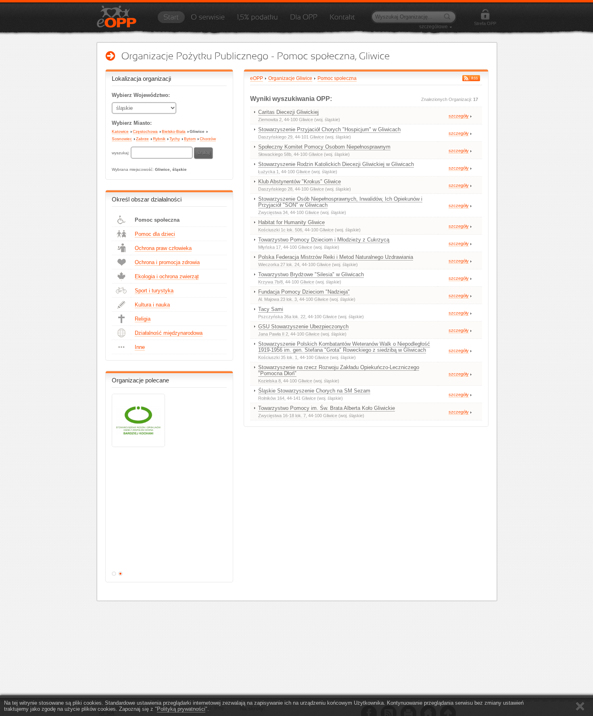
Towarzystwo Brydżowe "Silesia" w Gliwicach (311, 274)
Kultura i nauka (152, 305)
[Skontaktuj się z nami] (342, 20)
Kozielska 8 (269, 380)
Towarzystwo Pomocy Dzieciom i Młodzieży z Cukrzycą (323, 240)
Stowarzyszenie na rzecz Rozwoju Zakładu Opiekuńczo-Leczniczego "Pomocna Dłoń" (338, 370)
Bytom (190, 138)
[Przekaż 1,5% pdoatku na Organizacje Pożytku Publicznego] (257, 20)
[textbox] (162, 153)
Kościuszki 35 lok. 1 (277, 357)
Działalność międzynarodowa (169, 333)
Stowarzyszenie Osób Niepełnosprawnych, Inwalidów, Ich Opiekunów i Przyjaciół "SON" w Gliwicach (340, 202)
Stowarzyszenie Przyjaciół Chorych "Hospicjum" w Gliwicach (329, 129)
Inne (140, 347)
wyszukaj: (121, 153)
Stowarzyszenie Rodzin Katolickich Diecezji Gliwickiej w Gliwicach (336, 164)
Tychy (174, 138)
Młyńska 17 (269, 247)
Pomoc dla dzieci (155, 234)
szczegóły (459, 115)
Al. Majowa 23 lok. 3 (277, 299)
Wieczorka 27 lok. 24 (278, 264)
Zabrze (142, 138)
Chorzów (208, 138)
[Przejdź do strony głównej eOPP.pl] (171, 20)
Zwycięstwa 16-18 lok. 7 (282, 415)
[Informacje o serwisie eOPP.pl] (208, 20)
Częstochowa (145, 131)
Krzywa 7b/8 (270, 281)
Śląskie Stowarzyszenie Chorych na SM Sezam (314, 391)
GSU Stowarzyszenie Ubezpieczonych (303, 326)
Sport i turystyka (154, 291)
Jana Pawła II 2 (273, 334)
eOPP (256, 78)
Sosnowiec (122, 138)
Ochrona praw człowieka (163, 248)
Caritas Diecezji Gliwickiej (288, 112)
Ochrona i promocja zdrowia (167, 262)
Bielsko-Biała (174, 131)
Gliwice (197, 131)
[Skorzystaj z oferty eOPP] (303, 20)
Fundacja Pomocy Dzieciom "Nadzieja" (304, 292)
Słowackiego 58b (274, 154)
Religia (142, 319)
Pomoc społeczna (157, 220)
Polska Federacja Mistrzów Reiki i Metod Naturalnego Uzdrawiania (335, 257)
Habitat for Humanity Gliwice (291, 222)
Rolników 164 (271, 398)
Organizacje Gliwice (290, 78)
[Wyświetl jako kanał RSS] (471, 78)
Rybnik (159, 138)
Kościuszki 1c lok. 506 (280, 229)
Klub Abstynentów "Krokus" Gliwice (299, 181)
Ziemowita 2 (270, 119)
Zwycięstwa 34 (273, 212)
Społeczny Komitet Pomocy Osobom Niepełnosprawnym (324, 147)
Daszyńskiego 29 (275, 136)
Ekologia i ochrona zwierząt (167, 276)
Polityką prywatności (181, 709)
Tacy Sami (270, 309)
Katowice (120, 131)
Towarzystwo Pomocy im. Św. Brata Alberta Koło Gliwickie (326, 408)
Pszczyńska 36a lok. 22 (281, 316)
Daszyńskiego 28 (275, 189)
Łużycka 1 (268, 171)
